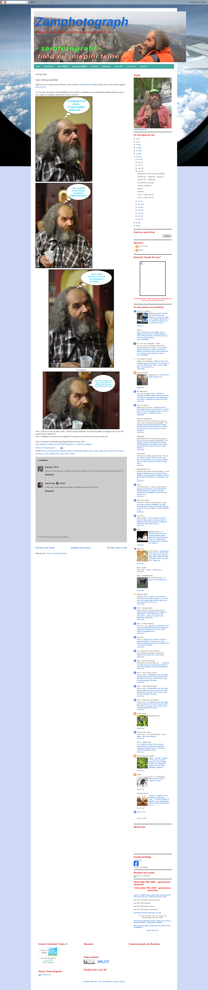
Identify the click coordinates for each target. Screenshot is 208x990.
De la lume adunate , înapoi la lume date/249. (152, 487)
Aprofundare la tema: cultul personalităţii (151, 173)
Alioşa (139, 485)
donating (161, 300)
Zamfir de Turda (142, 594)
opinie (96, 451)
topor (62, 454)
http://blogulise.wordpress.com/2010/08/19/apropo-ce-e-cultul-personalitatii (63, 444)
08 (137, 226)
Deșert (139, 332)
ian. (139, 219)
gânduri (71, 451)
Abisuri (139, 330)
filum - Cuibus (141, 567)
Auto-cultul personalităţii (145, 182)
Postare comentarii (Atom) (56, 553)
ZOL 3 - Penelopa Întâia (145, 608)
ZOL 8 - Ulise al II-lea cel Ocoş (147, 672)
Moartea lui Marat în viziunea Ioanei (149, 502)
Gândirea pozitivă (142, 793)
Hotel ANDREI (63, 66)
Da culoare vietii (142, 373)
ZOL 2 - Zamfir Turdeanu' (145, 623)
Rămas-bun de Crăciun (144, 407)
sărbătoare (39, 454)
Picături (140, 188)
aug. (139, 171)
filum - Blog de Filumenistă (146, 661)
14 (137, 145)
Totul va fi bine (154, 551)
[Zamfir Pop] (136, 865)
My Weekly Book (142, 391)
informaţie (78, 451)
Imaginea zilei (153, 375)
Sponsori (143, 66)
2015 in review (142, 675)
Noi (138, 744)
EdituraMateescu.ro (143, 469)
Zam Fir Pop (50, 483)
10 (137, 156)
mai (139, 207)
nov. (139, 162)
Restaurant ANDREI (79, 66)
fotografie (63, 451)
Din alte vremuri (142, 596)
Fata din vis (141, 516)
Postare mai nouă (45, 547)
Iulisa (139, 529)
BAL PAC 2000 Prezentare (142, 903)
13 (137, 148)
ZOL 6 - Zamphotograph (145, 575)
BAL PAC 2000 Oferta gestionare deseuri (147, 900)
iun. (139, 204)
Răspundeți (49, 475)
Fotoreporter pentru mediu (145, 756)
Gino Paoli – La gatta (144, 570)
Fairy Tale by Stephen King (146, 393)
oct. (139, 165)
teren (57, 454)
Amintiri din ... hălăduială (146, 179)
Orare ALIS (131, 66)
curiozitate (50, 451)
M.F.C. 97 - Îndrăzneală (157, 777)
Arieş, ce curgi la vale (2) (145, 197)
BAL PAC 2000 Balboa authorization (146, 909)
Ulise (67, 454)
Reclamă (94, 66)
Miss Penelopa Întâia (156, 578)
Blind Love (140, 549)
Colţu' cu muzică (142, 405)
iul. (139, 201)
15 (137, 142)
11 (137, 154)
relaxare (112, 451)
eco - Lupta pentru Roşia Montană (148, 651)
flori (56, 451)
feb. (139, 216)
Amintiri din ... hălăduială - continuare (150, 177)
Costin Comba (141, 713)
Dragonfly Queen (154, 716)
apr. (139, 210)
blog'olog (48, 467)
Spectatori (140, 191)
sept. (139, 168)
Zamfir (72, 454)
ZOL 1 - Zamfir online (144, 742)
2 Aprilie (152, 795)
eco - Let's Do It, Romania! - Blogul (148, 343)
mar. (139, 213)
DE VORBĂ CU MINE (144, 359)
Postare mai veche (117, 547)
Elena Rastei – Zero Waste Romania (149, 734)
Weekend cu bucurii (155, 313)
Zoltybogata (140, 436)
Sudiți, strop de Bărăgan (145, 361)
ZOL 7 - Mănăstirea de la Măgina (148, 700)
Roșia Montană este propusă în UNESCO (150, 653)
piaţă (101, 451)
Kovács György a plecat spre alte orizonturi (151, 610)
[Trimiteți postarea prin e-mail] (61, 448)
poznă (106, 451)
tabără (52, 454)
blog (44, 451)
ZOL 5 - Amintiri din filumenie (147, 686)
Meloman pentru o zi (156, 531)
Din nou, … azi (142, 626)
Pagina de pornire (81, 547)
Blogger (122, 981)
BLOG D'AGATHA (143, 500)
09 (137, 223)
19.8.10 (55, 467)
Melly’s (139, 774)
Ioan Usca (140, 637)
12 (137, 150)
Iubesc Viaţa (141, 453)
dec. (139, 159)
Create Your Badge (141, 867)
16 (137, 139)
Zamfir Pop (138, 860)
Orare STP (119, 66)
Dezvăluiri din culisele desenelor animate (150, 471)
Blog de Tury (141, 812)
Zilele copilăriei (142, 518)
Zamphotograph (82, 21)
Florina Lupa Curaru (144, 732)
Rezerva (139, 639)
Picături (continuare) (144, 185)
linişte (85, 451)
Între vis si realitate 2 (144, 311)
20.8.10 (62, 483)
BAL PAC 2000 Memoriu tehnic (144, 906)
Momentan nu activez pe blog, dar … (149, 663)
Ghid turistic (48, 66)
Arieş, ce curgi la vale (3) (145, 194)
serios (46, 454)
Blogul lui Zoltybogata (144, 419)
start (38, 66)
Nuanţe (151, 758)
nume (91, 451)
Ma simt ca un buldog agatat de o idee (149, 456)
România (119, 451)
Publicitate (106, 66)
